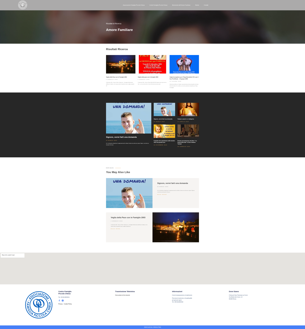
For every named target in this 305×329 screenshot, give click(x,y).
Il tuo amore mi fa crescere (122, 295)
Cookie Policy (68, 304)
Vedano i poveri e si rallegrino (186, 119)
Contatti (206, 5)
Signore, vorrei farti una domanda (121, 137)
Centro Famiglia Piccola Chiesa (158, 5)
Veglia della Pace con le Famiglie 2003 (116, 77)
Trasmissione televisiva (125, 291)
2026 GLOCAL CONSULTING (152, 327)
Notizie (197, 5)
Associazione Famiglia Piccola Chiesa (134, 5)
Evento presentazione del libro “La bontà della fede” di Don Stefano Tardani (187, 142)
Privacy (60, 304)
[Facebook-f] (59, 300)
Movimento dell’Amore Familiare (181, 5)
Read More (162, 194)
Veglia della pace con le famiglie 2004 (148, 77)
